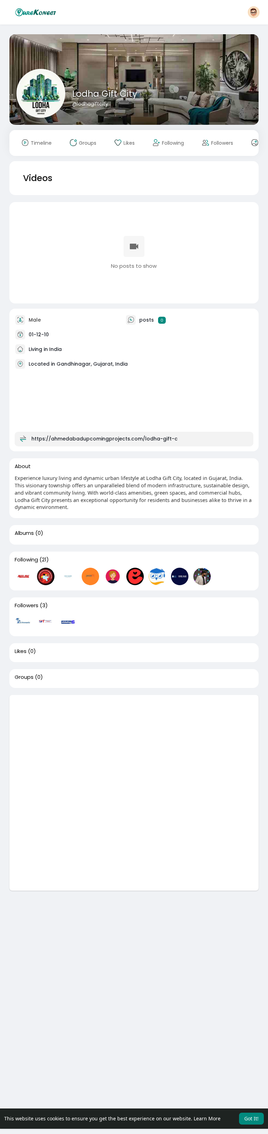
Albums (24, 533)
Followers (26, 605)
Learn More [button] (207, 1118)
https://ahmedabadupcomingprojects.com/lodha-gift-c (104, 438)
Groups (24, 677)
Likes (21, 651)
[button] (254, 12)
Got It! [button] (251, 1118)
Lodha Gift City (104, 94)
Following (26, 559)
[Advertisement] (134, 744)
